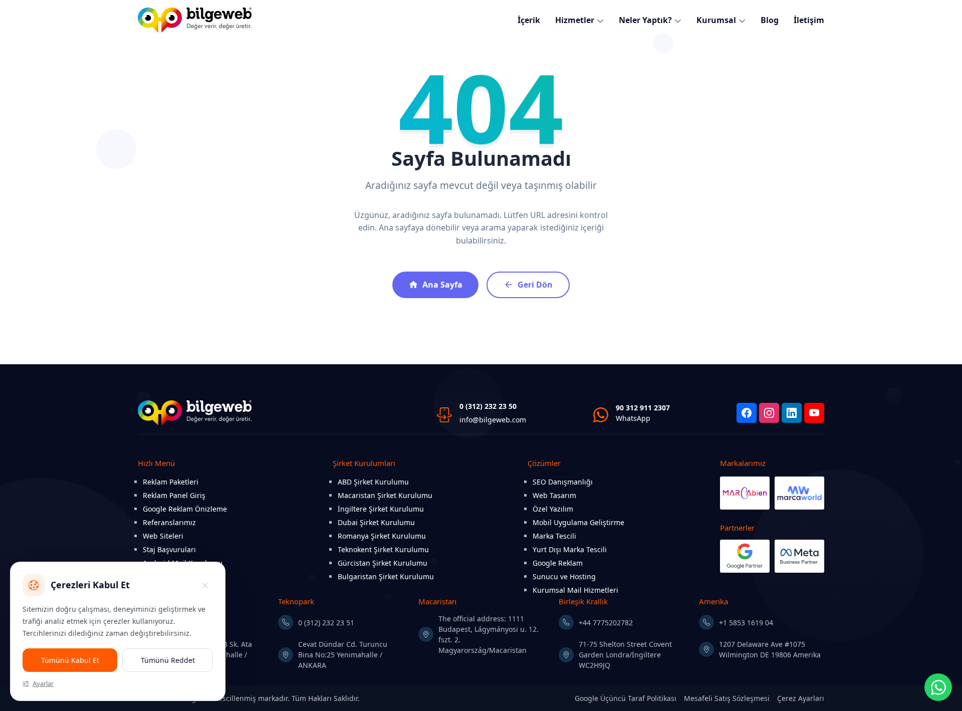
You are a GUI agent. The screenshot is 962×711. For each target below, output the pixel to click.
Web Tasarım (554, 495)
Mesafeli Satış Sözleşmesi (727, 698)
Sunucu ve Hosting (564, 576)
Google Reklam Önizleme (185, 509)
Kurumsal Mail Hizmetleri (575, 590)
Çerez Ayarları (800, 698)
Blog (770, 20)
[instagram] (769, 413)
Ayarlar (43, 683)
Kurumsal (716, 20)
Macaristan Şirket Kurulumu (385, 495)
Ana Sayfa (442, 284)
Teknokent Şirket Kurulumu (383, 549)
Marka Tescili (554, 536)
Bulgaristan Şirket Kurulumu (386, 576)
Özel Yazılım (553, 509)
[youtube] (814, 413)
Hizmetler (574, 20)
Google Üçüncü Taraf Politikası (625, 698)
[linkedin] (792, 413)
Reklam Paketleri (170, 482)
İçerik (529, 20)
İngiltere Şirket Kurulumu (381, 509)
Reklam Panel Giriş (174, 495)
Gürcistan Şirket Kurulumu (382, 563)
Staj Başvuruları (169, 549)
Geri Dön (535, 284)
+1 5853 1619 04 (746, 622)
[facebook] (747, 413)
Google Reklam (558, 563)
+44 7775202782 (606, 622)
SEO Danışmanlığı (563, 482)
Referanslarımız (169, 522)
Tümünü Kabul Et (70, 660)
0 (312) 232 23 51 (326, 622)
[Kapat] (205, 585)
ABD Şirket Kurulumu (373, 482)
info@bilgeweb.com (492, 419)
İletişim (809, 20)
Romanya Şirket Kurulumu (382, 536)
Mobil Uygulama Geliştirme (578, 522)
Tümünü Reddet (168, 660)
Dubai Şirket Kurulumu (376, 522)
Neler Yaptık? (645, 20)
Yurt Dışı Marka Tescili (570, 549)
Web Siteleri (163, 536)
